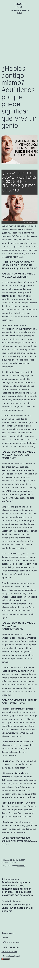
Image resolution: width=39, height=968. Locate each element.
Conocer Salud (10, 863)
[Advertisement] (19, 41)
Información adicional (11, 956)
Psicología (21, 865)
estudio (8, 282)
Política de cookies (9, 951)
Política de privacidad (11, 942)
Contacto (6, 938)
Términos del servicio (10, 947)
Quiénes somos (8, 933)
